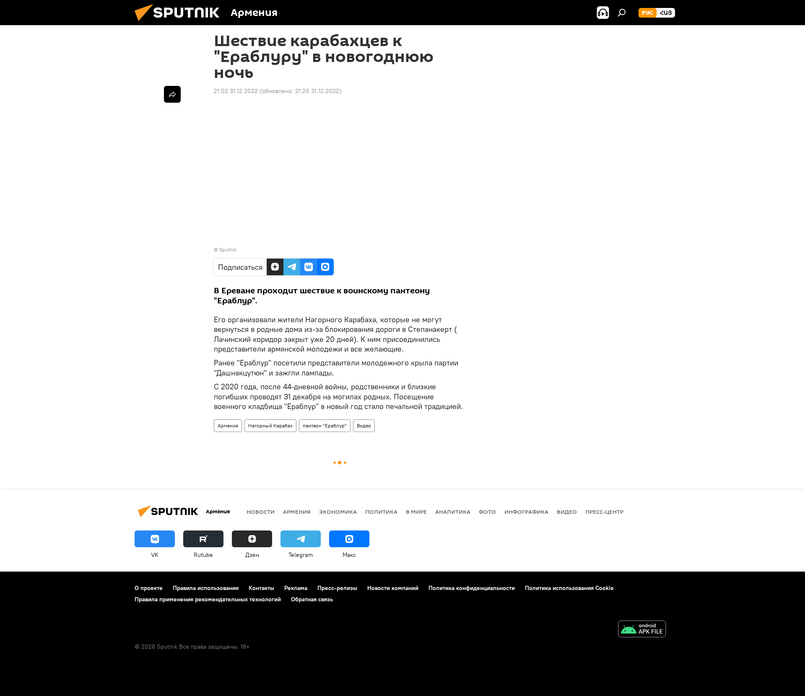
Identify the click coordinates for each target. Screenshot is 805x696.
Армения (228, 425)
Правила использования (206, 588)
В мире (416, 511)
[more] (172, 94)
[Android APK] (641, 630)
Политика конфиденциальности (471, 588)
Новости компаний (392, 588)
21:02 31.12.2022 (236, 91)
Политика (381, 511)
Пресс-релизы (337, 588)
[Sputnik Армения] (180, 23)
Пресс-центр (604, 511)
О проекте (149, 588)
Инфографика (526, 511)
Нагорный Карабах (270, 425)
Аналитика (452, 511)
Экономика (338, 511)
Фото (487, 511)
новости (261, 511)
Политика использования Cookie (569, 588)
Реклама (295, 588)
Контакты (261, 588)
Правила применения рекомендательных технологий (208, 599)
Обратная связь (312, 599)
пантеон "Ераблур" (325, 425)
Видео (364, 425)
